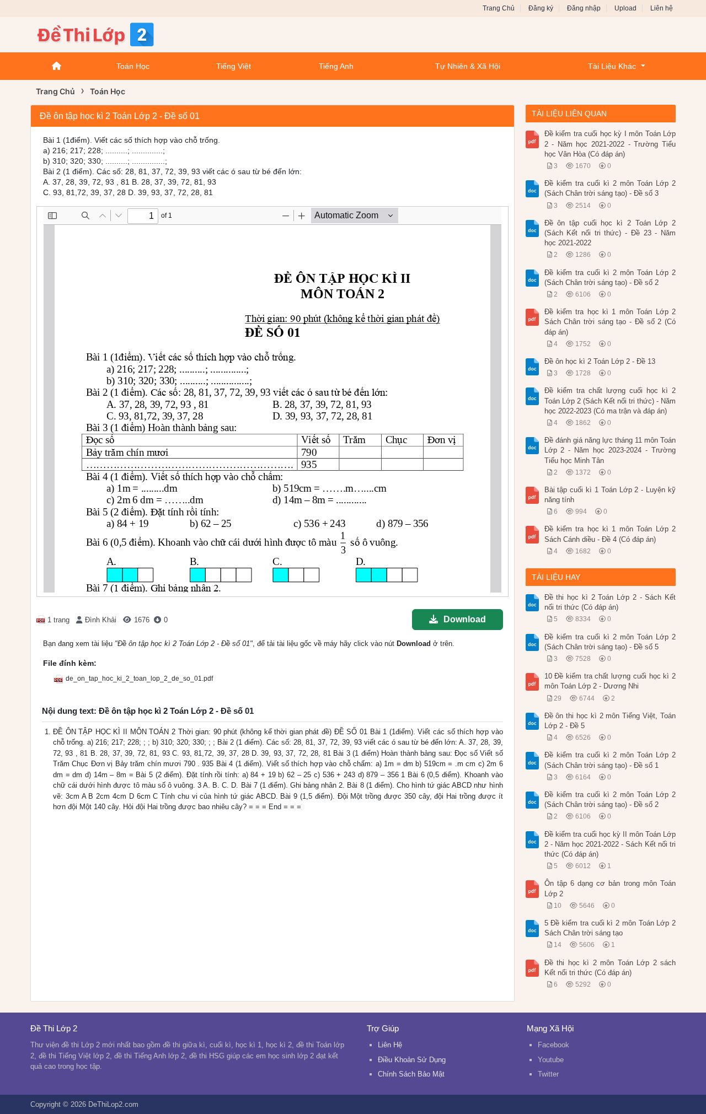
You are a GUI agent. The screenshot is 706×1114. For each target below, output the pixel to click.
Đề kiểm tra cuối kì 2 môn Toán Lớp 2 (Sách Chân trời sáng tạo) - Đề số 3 (610, 188)
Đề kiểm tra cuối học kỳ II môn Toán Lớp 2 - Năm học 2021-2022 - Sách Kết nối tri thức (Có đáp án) (610, 844)
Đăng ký (540, 8)
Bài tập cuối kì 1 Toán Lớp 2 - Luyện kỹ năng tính (610, 495)
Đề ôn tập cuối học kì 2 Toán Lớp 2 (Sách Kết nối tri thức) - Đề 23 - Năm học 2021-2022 (610, 233)
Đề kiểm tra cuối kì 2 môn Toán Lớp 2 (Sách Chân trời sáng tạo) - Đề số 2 (610, 277)
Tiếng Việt (233, 66)
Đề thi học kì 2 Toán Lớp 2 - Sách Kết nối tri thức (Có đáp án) (610, 602)
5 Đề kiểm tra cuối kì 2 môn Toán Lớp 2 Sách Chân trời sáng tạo (610, 928)
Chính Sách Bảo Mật (411, 1074)
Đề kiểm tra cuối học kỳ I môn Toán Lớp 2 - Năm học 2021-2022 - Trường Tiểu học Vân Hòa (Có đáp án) (610, 144)
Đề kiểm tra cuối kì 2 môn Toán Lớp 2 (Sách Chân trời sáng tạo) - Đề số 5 (610, 642)
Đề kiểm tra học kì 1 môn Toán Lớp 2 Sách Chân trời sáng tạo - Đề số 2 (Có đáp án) (610, 322)
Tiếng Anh (336, 66)
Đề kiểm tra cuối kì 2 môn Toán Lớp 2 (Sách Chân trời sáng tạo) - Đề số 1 (610, 760)
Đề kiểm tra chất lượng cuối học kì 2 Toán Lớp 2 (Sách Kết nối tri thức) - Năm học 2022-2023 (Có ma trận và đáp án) (610, 400)
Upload (625, 8)
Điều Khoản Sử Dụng (412, 1060)
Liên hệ (661, 8)
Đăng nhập (584, 8)
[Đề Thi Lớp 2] (118, 33)
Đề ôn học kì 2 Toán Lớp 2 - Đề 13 (599, 361)
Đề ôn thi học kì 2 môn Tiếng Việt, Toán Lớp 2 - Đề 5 (610, 721)
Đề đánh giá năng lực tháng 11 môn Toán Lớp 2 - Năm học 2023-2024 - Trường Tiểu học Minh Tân (610, 450)
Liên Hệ (390, 1045)
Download (464, 619)
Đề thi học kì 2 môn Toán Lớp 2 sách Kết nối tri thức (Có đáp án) (610, 968)
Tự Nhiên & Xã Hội (467, 66)
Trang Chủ (499, 8)
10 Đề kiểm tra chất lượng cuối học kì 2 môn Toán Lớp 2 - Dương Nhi (610, 681)
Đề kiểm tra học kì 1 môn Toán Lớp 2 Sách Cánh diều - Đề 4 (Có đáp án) (610, 534)
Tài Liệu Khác (612, 66)
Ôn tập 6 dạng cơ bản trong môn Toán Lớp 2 (610, 888)
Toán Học (132, 66)
